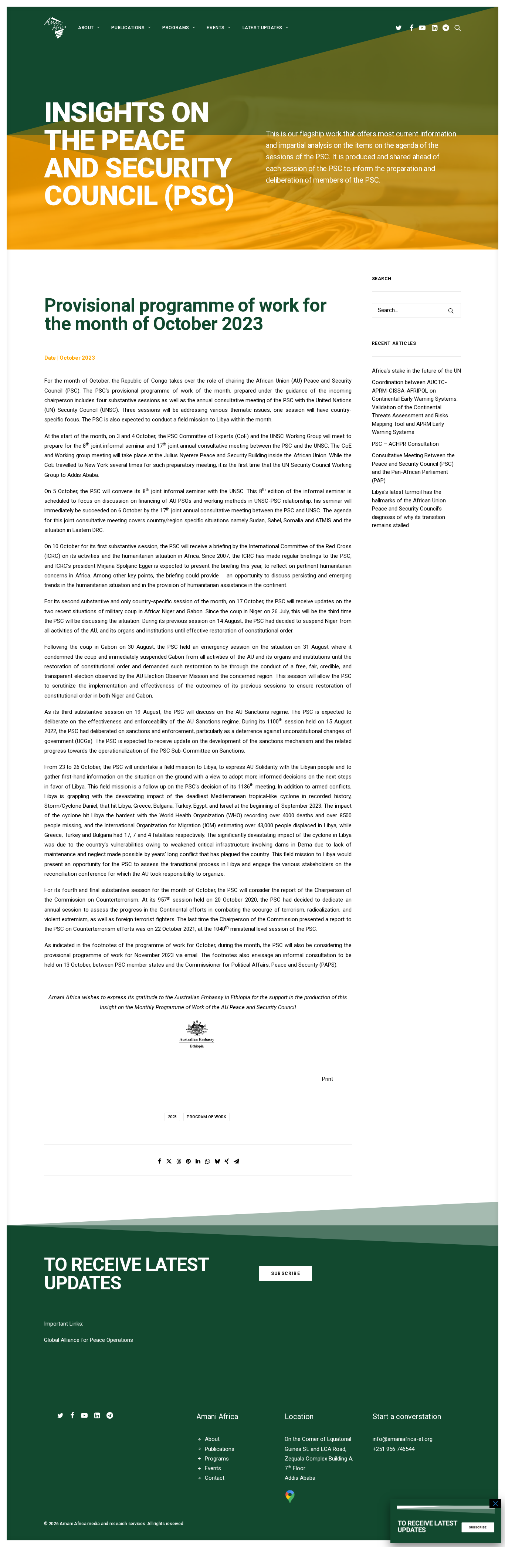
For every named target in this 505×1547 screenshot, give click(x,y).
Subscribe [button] (285, 1273)
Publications (128, 27)
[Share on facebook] (159, 1161)
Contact (214, 1478)
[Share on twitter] (169, 1161)
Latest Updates (262, 27)
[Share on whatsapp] (207, 1161)
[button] (399, 28)
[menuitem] (89, 28)
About (86, 27)
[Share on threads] (178, 1161)
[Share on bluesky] (217, 1161)
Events (213, 1468)
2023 (172, 1117)
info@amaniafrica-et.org (403, 1439)
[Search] (416, 310)
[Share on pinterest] (188, 1161)
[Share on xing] (226, 1161)
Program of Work (206, 1117)
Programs (175, 27)
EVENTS (216, 27)
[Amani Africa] (55, 28)
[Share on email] (236, 1161)
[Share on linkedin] (197, 1161)
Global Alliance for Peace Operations (88, 1340)
